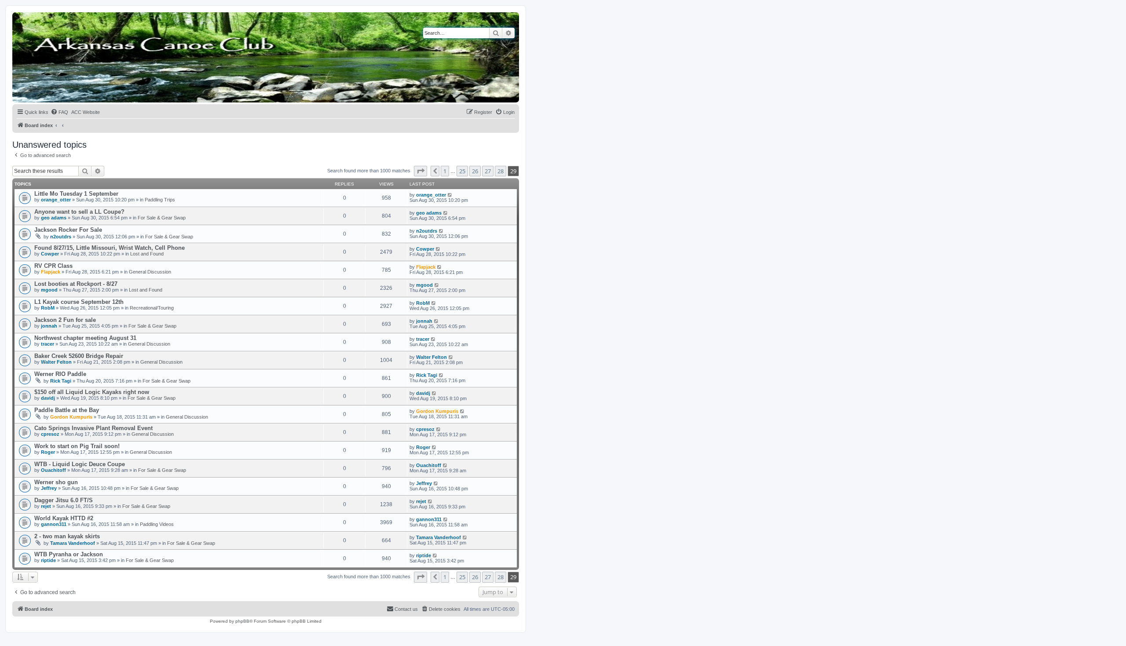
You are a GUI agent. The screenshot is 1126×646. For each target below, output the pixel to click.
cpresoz (50, 434)
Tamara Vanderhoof (72, 543)
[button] (420, 171)
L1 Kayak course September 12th (79, 302)
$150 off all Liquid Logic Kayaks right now (91, 392)
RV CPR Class (53, 266)
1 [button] (444, 171)
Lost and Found (147, 253)
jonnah (49, 325)
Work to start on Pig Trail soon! (77, 446)
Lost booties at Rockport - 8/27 (75, 284)
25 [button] (462, 171)
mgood (49, 289)
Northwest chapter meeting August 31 (85, 338)
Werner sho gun (56, 482)
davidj (48, 398)
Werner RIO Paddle (60, 374)
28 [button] (500, 171)
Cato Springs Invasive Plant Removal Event (93, 428)
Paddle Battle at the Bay (66, 410)
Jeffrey (49, 488)
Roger (48, 452)
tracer (47, 344)
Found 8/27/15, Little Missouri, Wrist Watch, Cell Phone (109, 248)
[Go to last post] (450, 194)
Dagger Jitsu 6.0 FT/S (63, 500)
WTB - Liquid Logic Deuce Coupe (79, 464)
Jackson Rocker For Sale (68, 229)
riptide (48, 560)
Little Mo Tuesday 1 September (76, 193)
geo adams (53, 217)
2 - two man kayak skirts (67, 536)
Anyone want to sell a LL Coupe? (79, 211)
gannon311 (53, 524)
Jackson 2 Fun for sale (65, 320)
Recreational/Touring (152, 307)
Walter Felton (56, 362)
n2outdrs (60, 236)
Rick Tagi (60, 380)
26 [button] (475, 171)
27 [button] (488, 171)
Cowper (50, 253)
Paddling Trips (160, 199)
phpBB (242, 621)
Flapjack (50, 271)
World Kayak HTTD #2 (63, 518)
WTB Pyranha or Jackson (68, 554)
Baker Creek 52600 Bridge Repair (78, 356)
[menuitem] (59, 112)
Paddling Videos (157, 524)
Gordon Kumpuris (71, 417)
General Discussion (150, 271)
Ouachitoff (53, 470)
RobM (48, 307)
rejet (46, 506)
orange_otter (56, 199)
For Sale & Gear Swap (162, 217)
